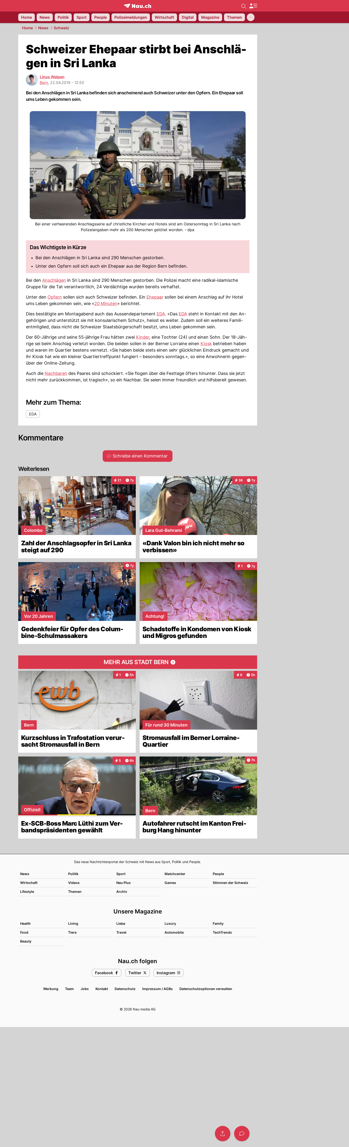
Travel (121, 932)
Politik (73, 874)
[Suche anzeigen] (243, 6)
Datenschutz (125, 989)
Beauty (25, 941)
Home (27, 27)
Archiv (121, 891)
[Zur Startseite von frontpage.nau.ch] (137, 6)
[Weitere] (250, 17)
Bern (44, 82)
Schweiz (61, 27)
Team (69, 989)
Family (218, 923)
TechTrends (222, 932)
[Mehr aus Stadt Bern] (137, 662)
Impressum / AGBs (157, 989)
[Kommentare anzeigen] (241, 1133)
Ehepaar (155, 297)
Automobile (174, 932)
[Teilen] (222, 1133)
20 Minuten (105, 303)
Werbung (50, 989)
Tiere (72, 932)
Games (170, 883)
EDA (161, 313)
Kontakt (101, 989)
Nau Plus (123, 883)
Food (24, 932)
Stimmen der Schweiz (230, 883)
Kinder (142, 337)
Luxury (170, 923)
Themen (75, 891)
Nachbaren (56, 373)
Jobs (85, 989)
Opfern (54, 297)
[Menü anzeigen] (253, 6)
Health (25, 923)
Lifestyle (27, 891)
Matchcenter (175, 874)
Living (73, 923)
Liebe (120, 923)
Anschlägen (54, 280)
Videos (74, 883)
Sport (120, 874)
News (43, 27)
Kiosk (206, 343)
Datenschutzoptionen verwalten (205, 989)
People (218, 874)
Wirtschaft (28, 883)
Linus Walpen (52, 76)
